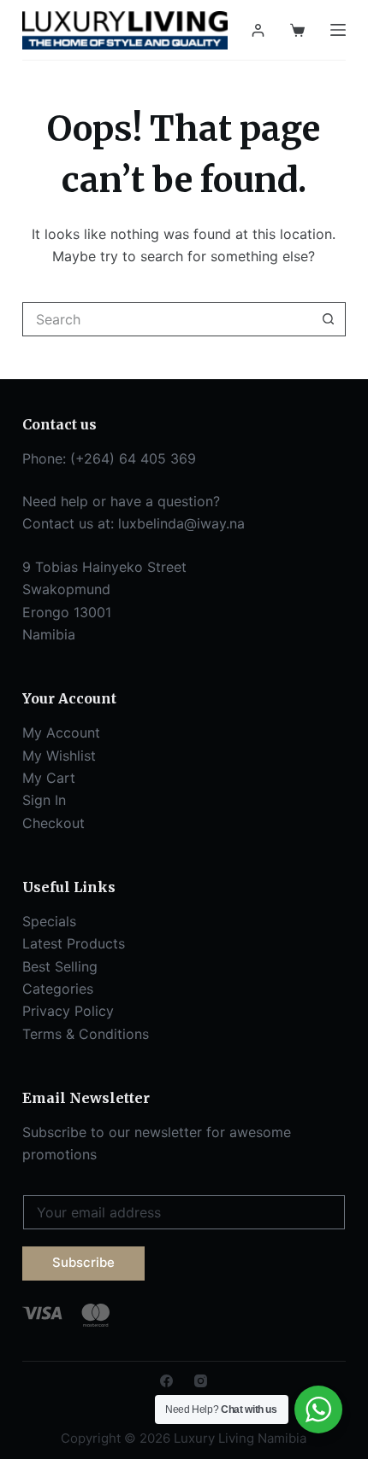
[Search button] (329, 319)
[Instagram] (200, 1380)
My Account (61, 732)
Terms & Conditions (85, 1033)
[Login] (258, 30)
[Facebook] (166, 1380)
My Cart (48, 777)
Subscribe (83, 1262)
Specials (49, 921)
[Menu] (338, 30)
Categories (57, 988)
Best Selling (60, 966)
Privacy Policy (68, 1010)
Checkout (53, 823)
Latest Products (73, 943)
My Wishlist (59, 755)
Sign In (44, 799)
